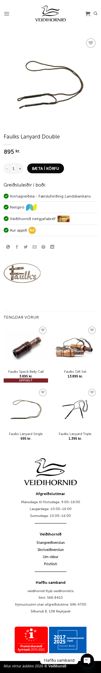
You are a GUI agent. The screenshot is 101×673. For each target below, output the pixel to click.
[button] (7, 14)
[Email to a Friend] (35, 247)
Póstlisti (50, 564)
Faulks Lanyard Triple (75, 434)
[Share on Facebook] (17, 247)
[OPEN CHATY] (87, 660)
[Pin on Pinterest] (43, 247)
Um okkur (50, 557)
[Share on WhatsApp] (8, 247)
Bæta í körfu (45, 168)
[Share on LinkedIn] (52, 247)
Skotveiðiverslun (51, 550)
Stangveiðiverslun (51, 542)
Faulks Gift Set (75, 372)
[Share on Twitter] (26, 247)
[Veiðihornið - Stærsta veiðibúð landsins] (50, 13)
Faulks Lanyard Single (26, 434)
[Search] (95, 13)
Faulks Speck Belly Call (26, 372)
